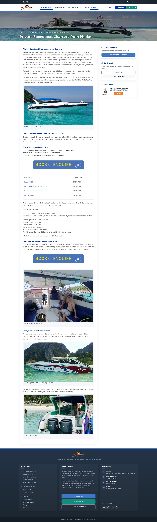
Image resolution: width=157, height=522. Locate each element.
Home (21, 32)
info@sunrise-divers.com (114, 489)
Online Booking (27, 499)
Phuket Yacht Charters (29, 482)
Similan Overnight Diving (30, 480)
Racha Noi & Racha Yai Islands (34, 191)
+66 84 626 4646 (111, 478)
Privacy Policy (27, 505)
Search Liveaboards (118, 55)
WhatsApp (79, 501)
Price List (25, 507)
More (26, 32)
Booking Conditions (28, 502)
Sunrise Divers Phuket (80, 519)
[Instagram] (27, 2)
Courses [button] (84, 7)
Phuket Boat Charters (36, 32)
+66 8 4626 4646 (133, 2)
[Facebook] (21, 2)
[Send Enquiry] (112, 507)
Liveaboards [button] (47, 7)
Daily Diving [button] (60, 7)
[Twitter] (24, 2)
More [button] (94, 7)
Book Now (79, 496)
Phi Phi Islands (29, 195)
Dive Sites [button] (73, 7)
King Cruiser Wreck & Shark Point (35, 186)
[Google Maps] (116, 507)
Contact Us (118, 72)
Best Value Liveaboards (29, 477)
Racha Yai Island (29, 182)
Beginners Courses (28, 492)
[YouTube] (30, 2)
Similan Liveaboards (28, 474)
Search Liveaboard (79, 506)
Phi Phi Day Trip (27, 489)
